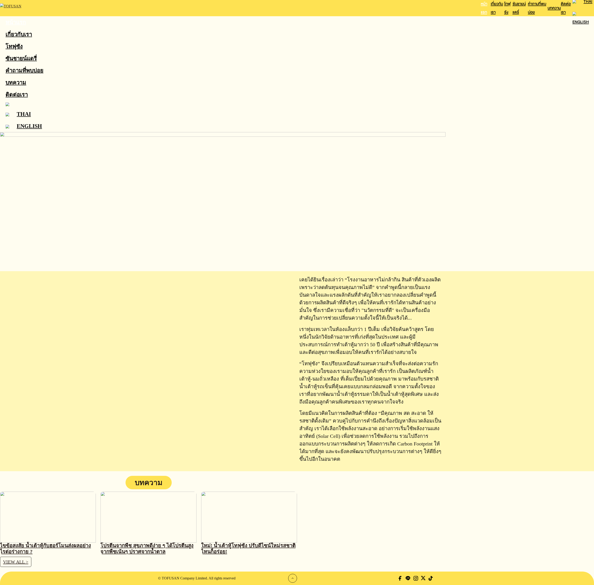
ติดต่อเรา (17, 95)
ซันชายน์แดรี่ (21, 58)
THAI (24, 114)
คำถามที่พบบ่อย (24, 70)
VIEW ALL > (15, 561)
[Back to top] (292, 578)
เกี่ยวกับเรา (19, 34)
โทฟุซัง (14, 46)
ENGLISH (580, 22)
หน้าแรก (16, 22)
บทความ (554, 8)
